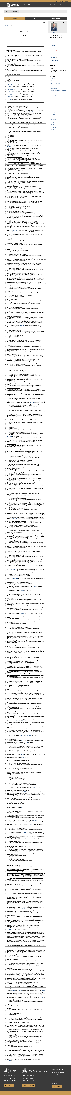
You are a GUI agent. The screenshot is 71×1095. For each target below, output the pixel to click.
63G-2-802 (24, 720)
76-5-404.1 (13, 748)
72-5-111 (41, 997)
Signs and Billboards (55, 83)
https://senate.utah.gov (8, 1082)
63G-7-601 (34, 692)
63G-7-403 (29, 692)
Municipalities (54, 88)
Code (33, 4)
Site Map (45, 1093)
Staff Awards (54, 1083)
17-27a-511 (53, 114)
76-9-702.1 (26, 742)
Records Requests (5, 1093)
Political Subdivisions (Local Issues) (59, 90)
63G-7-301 (53, 119)
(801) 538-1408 (12, 1080)
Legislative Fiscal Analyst (57, 1074)
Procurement (14, 1093)
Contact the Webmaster (25, 1093)
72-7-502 (23, 908)
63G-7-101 (21, 735)
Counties (53, 78)
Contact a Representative (28, 1085)
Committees (39, 4)
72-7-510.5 (53, 127)
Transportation (54, 95)
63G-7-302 (21, 713)
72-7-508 (9, 929)
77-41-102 (22, 754)
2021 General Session (14, 11)
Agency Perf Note (55, 60)
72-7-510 (53, 124)
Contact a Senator (8, 1085)
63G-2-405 (18, 720)
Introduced (53, 50)
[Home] (13, 4)
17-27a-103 (19, 990)
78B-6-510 (22, 302)
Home (6, 11)
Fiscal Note (53, 57)
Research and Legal (58, 4)
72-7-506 (53, 122)
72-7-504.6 (31, 111)
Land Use (53, 85)
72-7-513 (53, 129)
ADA (61, 1093)
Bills (29, 4)
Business (53, 80)
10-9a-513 (53, 109)
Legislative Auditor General (58, 1072)
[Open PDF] (56, 50)
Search (54, 1)
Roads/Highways (55, 93)
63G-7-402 (24, 692)
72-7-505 (34, 957)
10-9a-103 (13, 990)
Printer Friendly (7, 25)
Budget (50, 4)
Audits (45, 4)
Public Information (57, 1086)
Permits (52, 98)
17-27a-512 (53, 117)
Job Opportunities (36, 1093)
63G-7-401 (19, 692)
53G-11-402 (23, 757)
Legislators (23, 4)
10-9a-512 (53, 107)
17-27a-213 (53, 112)
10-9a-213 (53, 104)
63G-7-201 (26, 728)
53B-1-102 (23, 807)
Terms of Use (53, 1093)
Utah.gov (67, 1093)
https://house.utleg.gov (27, 1082)
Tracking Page (53, 45)
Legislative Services (56, 1081)
